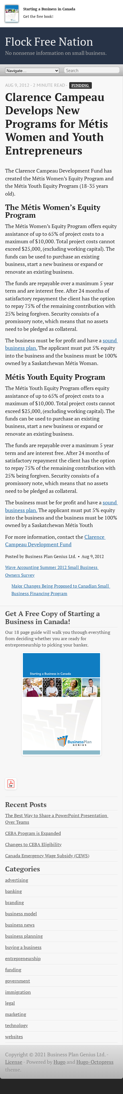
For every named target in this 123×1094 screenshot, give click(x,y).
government (17, 981)
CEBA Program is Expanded (33, 833)
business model (21, 914)
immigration (18, 992)
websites (14, 1037)
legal (10, 1003)
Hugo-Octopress (95, 1062)
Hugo (59, 1062)
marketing (15, 1014)
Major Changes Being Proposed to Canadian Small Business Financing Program (60, 589)
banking (13, 891)
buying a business (23, 947)
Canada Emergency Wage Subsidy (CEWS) (47, 856)
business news (20, 925)
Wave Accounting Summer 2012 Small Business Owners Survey (52, 571)
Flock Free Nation (49, 41)
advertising (16, 880)
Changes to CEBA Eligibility (33, 845)
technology (16, 1025)
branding (14, 903)
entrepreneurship (23, 959)
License (13, 1062)
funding (81, 85)
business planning (24, 936)
